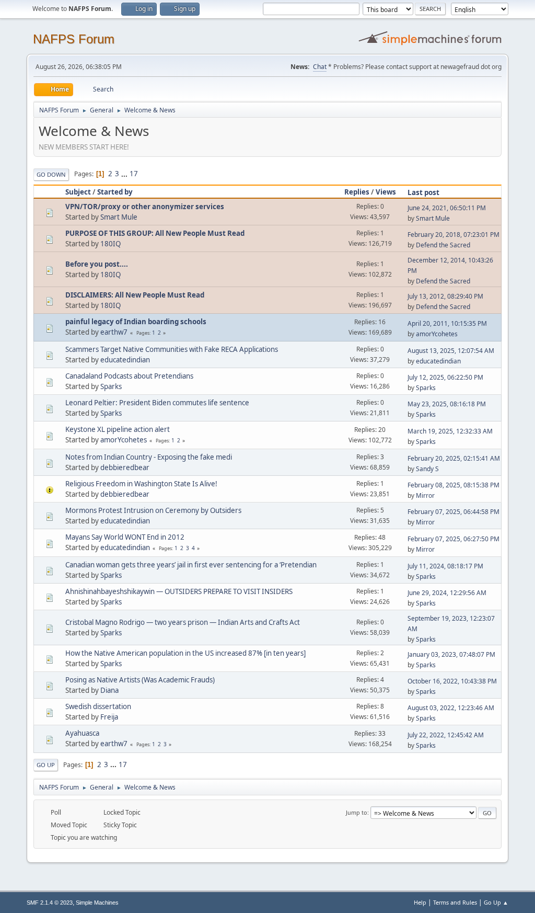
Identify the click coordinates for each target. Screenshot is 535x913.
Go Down (51, 174)
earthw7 (113, 332)
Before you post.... (96, 264)
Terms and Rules (455, 902)
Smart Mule (118, 217)
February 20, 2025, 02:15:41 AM (454, 458)
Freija (109, 717)
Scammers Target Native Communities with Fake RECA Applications (171, 349)
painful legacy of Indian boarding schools (135, 321)
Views (386, 192)
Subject (78, 192)
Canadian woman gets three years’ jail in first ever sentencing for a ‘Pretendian (191, 564)
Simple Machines (97, 902)
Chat (320, 66)
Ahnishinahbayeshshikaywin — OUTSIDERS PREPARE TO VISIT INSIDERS (179, 591)
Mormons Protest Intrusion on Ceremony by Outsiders (153, 510)
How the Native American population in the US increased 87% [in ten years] (185, 653)
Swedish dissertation (98, 706)
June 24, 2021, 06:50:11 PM (447, 207)
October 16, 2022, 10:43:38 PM (452, 681)
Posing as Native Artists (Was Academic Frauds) (140, 679)
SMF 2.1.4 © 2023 (50, 902)
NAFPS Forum (73, 39)
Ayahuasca (82, 733)
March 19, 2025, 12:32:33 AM (450, 431)
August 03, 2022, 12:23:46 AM (451, 707)
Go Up (46, 765)
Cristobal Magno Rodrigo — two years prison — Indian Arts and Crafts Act (182, 622)
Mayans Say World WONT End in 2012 (124, 537)
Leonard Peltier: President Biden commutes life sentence (157, 402)
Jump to (356, 812)
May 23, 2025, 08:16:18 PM (447, 404)
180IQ (110, 243)
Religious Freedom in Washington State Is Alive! (141, 483)
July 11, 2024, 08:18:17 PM (445, 566)
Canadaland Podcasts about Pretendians (129, 376)
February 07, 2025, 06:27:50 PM (453, 538)
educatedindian (125, 359)
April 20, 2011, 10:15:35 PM (447, 323)
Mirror (425, 495)
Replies (356, 192)
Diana (109, 690)
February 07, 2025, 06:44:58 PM (453, 511)
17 (134, 173)
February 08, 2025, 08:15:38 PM (453, 485)
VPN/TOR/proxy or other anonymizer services (144, 206)
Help (420, 902)
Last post (423, 192)
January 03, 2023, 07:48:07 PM (451, 654)
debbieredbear (124, 467)
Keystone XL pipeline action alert (117, 429)
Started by (115, 192)
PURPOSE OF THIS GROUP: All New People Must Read (155, 233)
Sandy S (427, 468)
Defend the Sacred (443, 245)
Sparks (111, 386)
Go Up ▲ (496, 902)
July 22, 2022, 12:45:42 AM (446, 735)
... (125, 173)
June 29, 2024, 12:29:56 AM (447, 592)
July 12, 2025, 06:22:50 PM (445, 377)
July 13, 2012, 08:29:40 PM (445, 296)
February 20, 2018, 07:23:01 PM (453, 234)
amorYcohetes (437, 333)
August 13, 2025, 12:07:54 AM (451, 350)
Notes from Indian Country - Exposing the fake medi (148, 457)
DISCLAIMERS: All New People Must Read (134, 295)
